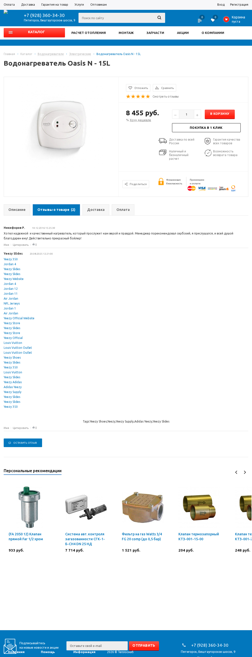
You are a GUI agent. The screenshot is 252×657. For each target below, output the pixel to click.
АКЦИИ (183, 32)
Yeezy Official (13, 337)
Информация (84, 652)
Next (244, 472)
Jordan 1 (10, 308)
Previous (236, 472)
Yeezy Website (14, 278)
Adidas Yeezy (13, 387)
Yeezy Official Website (19, 318)
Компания (16, 652)
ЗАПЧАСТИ (155, 32)
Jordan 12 (11, 288)
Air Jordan (11, 298)
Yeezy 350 (11, 259)
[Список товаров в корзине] (235, 20)
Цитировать (21, 244)
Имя (6, 244)
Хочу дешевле (140, 120)
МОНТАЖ (126, 32)
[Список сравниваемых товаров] (200, 22)
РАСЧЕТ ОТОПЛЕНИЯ (88, 32)
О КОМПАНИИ (213, 32)
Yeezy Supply (12, 392)
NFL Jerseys (12, 303)
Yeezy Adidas (13, 382)
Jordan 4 (10, 264)
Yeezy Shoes (12, 357)
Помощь (48, 652)
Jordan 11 (11, 293)
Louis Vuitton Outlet (18, 347)
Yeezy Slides (12, 269)
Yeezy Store (12, 323)
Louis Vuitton (13, 342)
